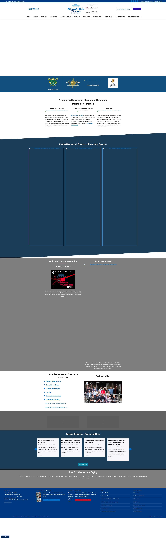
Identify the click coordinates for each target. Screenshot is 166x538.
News (47, 444)
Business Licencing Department (108, 511)
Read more (40, 455)
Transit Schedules (138, 511)
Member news (42, 444)
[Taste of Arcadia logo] (113, 83)
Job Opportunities (138, 508)
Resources (136, 492)
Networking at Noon (52, 385)
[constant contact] (103, 313)
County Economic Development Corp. (110, 502)
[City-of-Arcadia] (83, 197)
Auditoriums (136, 498)
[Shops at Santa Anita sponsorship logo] (46, 197)
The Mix (109, 108)
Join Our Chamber (56, 108)
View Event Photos (53, 89)
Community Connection (53, 396)
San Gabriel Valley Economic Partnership (110, 498)
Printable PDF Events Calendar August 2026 (56, 403)
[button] (35, 449)
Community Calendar (52, 399)
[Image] (63, 422)
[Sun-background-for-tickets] (73, 83)
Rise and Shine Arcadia (83, 108)
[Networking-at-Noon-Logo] (93, 80)
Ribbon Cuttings (63, 266)
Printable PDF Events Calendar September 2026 (57, 407)
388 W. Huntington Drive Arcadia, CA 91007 (15, 1)
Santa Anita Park (105, 495)
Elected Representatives (139, 505)
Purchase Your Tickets (93, 85)
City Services (137, 502)
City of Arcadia (105, 492)
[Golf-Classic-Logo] (53, 82)
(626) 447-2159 (33, 9)
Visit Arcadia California (107, 505)
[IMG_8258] (57, 111)
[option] (83, 479)
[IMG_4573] (109, 111)
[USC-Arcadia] (120, 197)
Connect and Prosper (53, 389)
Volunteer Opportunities (139, 495)
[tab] (80, 484)
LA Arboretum (105, 508)
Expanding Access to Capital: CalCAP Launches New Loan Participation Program (93, 443)
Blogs (39, 444)
